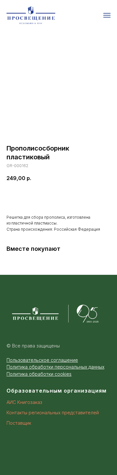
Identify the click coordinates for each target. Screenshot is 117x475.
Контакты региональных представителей (52, 412)
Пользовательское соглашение (42, 360)
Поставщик (18, 423)
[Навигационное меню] (106, 15)
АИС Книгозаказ (24, 402)
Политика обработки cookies (39, 374)
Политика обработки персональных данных (55, 367)
